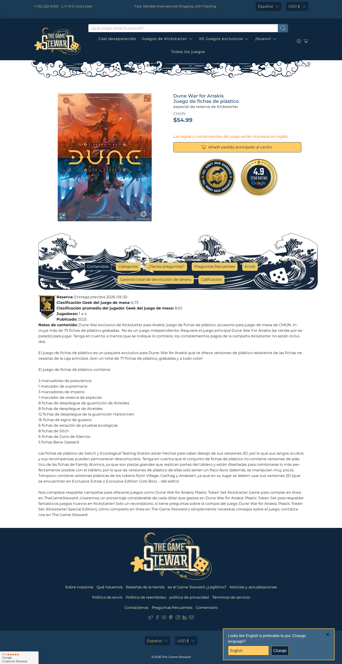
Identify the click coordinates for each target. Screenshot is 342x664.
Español (265, 6)
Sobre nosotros (79, 587)
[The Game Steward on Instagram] (178, 618)
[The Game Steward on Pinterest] (171, 618)
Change (280, 651)
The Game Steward (176, 657)
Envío (250, 266)
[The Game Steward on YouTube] (164, 618)
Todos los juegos (188, 52)
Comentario (207, 607)
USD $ (294, 6)
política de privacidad (189, 597)
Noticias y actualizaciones (253, 587)
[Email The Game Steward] (191, 618)
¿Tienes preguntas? (166, 266)
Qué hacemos (110, 587)
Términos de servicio (231, 597)
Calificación (211, 279)
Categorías (128, 266)
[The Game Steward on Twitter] (150, 618)
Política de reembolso (146, 597)
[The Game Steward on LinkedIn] (184, 618)
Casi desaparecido (117, 39)
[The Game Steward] (57, 41)
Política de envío (107, 597)
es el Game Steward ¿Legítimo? (197, 587)
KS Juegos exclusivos (221, 39)
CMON (179, 113)
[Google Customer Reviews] (19, 657)
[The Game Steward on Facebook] (157, 618)
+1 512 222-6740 (46, 6)
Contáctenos (136, 607)
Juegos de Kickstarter (164, 39)
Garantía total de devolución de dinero (155, 279)
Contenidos (98, 266)
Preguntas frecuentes (214, 266)
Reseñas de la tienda (145, 587)
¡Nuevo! (263, 39)
